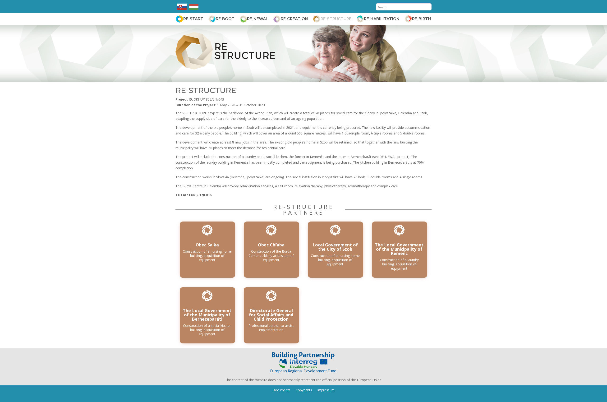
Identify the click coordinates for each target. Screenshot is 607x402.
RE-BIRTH (421, 19)
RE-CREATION (294, 19)
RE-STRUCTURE (336, 19)
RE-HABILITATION (382, 19)
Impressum (326, 390)
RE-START (193, 19)
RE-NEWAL (257, 19)
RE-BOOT (225, 19)
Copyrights (304, 390)
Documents (281, 390)
